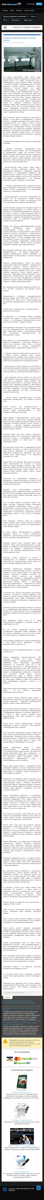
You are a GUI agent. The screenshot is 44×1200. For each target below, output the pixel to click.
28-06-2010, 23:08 (8, 42)
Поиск (12, 10)
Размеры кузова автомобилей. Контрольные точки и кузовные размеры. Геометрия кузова (11, 4)
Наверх (38, 1187)
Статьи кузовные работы (18, 992)
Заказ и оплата (29, 10)
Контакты (19, 10)
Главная (5, 10)
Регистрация (31, 4)
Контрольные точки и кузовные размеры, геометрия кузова (5, 1189)
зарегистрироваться (30, 1044)
